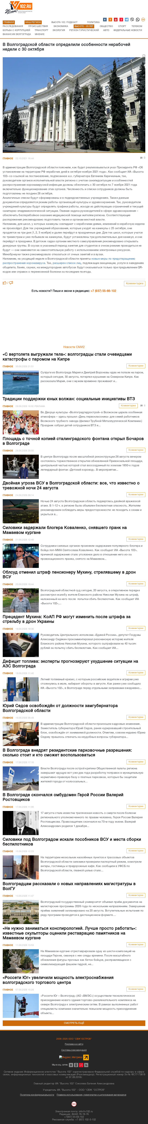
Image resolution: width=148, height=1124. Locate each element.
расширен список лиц (67, 263)
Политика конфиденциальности (37, 1095)
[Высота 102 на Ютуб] (116, 20)
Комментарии (134, 283)
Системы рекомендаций (74, 1050)
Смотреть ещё (74, 1023)
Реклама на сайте (74, 1044)
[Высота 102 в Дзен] (121, 20)
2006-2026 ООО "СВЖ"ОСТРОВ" (74, 1039)
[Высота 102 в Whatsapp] (138, 20)
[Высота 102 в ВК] (105, 20)
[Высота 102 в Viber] (132, 20)
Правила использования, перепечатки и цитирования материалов (91, 1095)
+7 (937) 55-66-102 (103, 291)
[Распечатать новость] (143, 55)
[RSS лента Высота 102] (86, 1065)
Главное (8, 159)
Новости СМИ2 (74, 347)
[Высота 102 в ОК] (110, 20)
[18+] (143, 20)
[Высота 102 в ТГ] (127, 20)
